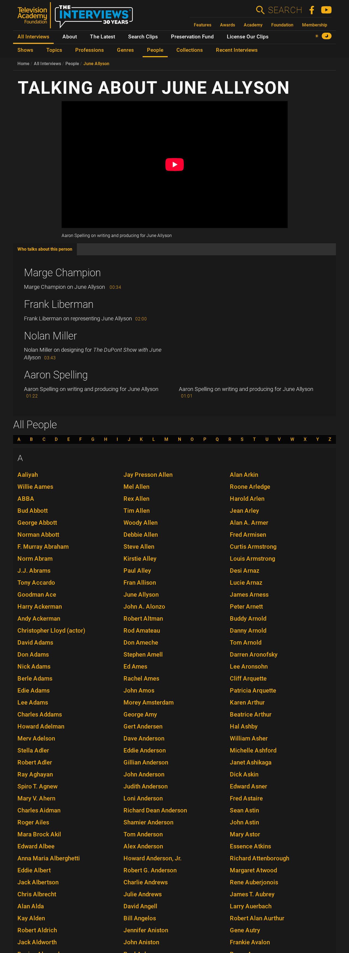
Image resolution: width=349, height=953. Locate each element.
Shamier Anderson (148, 822)
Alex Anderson (143, 846)
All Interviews (47, 63)
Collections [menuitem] (189, 50)
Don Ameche (141, 642)
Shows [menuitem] (25, 50)
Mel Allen (136, 486)
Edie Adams (33, 690)
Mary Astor (245, 834)
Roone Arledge (250, 486)
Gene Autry (245, 930)
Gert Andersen (143, 726)
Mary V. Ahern (36, 798)
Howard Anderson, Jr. (153, 858)
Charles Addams (39, 714)
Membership (314, 25)
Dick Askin (244, 774)
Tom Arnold (245, 642)
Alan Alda (30, 906)
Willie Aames (35, 486)
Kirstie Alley (140, 558)
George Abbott (37, 522)
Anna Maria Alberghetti (48, 858)
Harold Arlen (247, 498)
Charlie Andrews (146, 882)
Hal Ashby (244, 726)
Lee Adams (32, 702)
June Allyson (96, 63)
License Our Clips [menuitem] (248, 37)
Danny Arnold (248, 630)
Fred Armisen (248, 534)
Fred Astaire (246, 798)
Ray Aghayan (35, 774)
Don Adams (33, 654)
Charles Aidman (39, 810)
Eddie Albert (34, 870)
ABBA (25, 498)
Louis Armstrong (252, 558)
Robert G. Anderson (150, 870)
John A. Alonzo (144, 606)
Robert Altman (143, 618)
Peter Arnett (246, 606)
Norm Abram (35, 558)
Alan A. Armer (249, 522)
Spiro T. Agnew (37, 786)
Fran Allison (140, 582)
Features (202, 25)
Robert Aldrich (37, 930)
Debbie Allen (141, 534)
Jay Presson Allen (148, 474)
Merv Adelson (36, 738)
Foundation (282, 25)
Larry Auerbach (251, 906)
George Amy (140, 714)
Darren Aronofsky (254, 654)
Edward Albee (36, 846)
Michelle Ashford (253, 750)
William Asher (249, 738)
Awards (227, 25)
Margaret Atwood (253, 870)
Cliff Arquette (248, 678)
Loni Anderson (143, 798)
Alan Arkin (244, 474)
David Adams (35, 642)
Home (23, 63)
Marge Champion (62, 273)
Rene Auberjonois (254, 882)
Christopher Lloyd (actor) (51, 630)
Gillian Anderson (146, 762)
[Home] (77, 17)
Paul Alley (137, 570)
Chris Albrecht (36, 894)
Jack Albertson (38, 882)
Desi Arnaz (244, 570)
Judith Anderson (146, 786)
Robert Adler (34, 762)
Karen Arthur (247, 702)
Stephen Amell (143, 654)
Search (285, 10)
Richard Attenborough (259, 858)
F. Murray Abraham (43, 546)
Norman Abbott (38, 534)
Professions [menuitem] (89, 50)
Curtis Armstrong (253, 546)
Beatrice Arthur (251, 714)
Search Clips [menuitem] (143, 37)
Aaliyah (27, 474)
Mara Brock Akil (39, 834)
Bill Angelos (140, 918)
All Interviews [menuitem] (33, 37)
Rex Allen (136, 498)
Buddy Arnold (248, 618)
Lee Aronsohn (249, 666)
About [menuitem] (69, 37)
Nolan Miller (50, 336)
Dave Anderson (144, 738)
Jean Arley (244, 510)
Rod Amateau (142, 630)
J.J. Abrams (33, 570)
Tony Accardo (36, 582)
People (72, 63)
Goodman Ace (36, 594)
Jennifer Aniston (146, 930)
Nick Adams (33, 666)
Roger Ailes (33, 822)
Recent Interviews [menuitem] (237, 50)
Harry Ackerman (39, 606)
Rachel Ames (141, 678)
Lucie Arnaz (246, 582)
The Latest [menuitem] (102, 37)
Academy (253, 25)
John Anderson (144, 774)
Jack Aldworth (37, 942)
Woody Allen (141, 522)
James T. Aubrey (252, 894)
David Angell (140, 906)
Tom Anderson (143, 834)
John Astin (244, 822)
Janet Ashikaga (251, 762)
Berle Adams (34, 678)
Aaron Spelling (56, 375)
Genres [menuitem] (125, 50)
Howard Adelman (40, 726)
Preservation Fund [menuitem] (192, 37)
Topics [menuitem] (54, 50)
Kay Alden (31, 918)
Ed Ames (135, 666)
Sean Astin (244, 810)
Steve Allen (139, 546)
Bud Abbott (32, 510)
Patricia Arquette (253, 690)
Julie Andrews (143, 894)
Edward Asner (248, 786)
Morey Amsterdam (149, 702)
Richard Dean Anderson (155, 810)
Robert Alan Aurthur (257, 918)
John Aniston (141, 942)
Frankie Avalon (250, 942)
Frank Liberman (59, 304)
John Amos (139, 690)
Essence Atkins (250, 846)
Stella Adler (33, 750)
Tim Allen (137, 510)
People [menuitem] (155, 50)
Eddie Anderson (145, 750)
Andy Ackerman (38, 618)
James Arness (249, 594)
